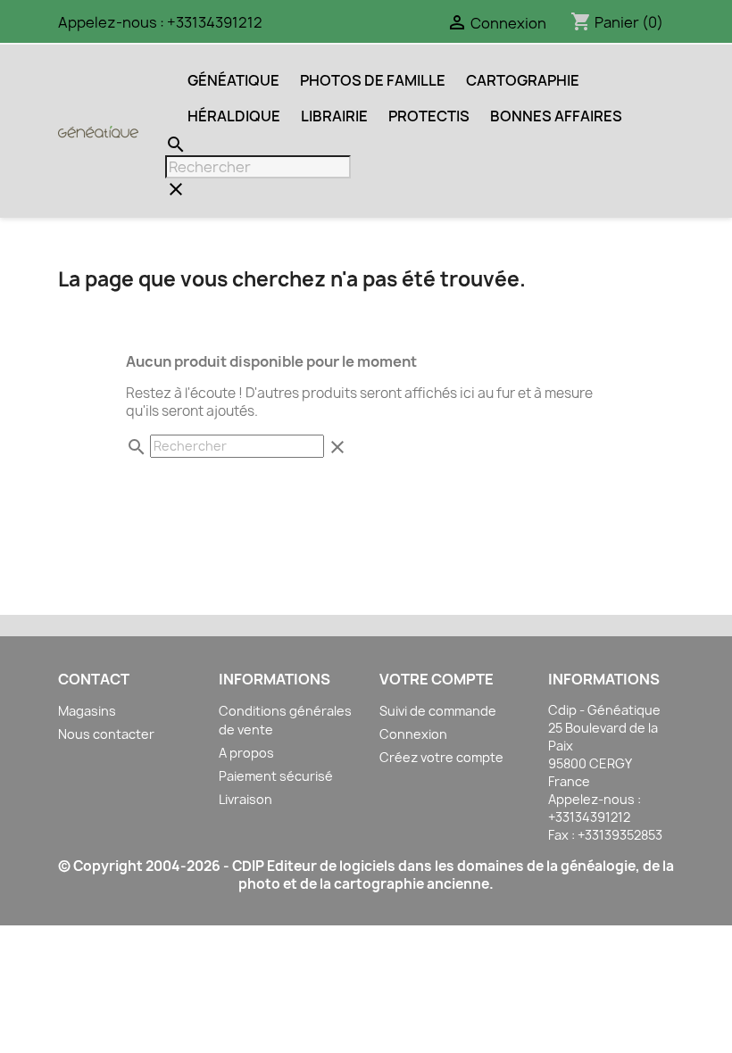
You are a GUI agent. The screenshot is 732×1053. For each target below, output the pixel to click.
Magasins (87, 710)
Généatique (233, 80)
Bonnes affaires (556, 116)
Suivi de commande (437, 710)
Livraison (245, 799)
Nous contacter (106, 733)
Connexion (413, 733)
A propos (246, 752)
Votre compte (436, 679)
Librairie (334, 116)
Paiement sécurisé (276, 775)
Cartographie (522, 80)
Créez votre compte (441, 757)
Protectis (429, 116)
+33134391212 (214, 22)
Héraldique (233, 116)
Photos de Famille (372, 80)
